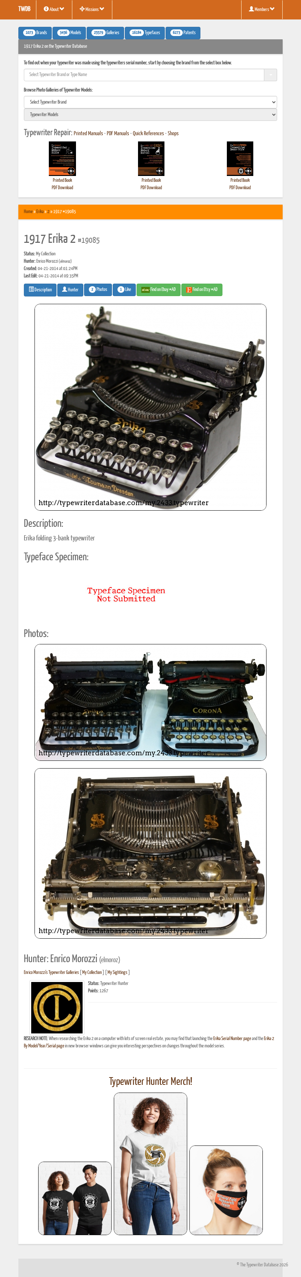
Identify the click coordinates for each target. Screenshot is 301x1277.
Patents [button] (184, 33)
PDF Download (62, 188)
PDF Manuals (118, 133)
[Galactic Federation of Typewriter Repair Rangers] (150, 1164)
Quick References (148, 133)
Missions (92, 9)
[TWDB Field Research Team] (226, 1190)
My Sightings (117, 972)
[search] (150, 102)
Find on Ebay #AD (163, 289)
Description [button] (43, 290)
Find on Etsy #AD (205, 289)
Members (262, 9)
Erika (40, 211)
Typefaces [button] (146, 33)
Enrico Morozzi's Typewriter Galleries (51, 972)
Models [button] (70, 33)
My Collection (92, 972)
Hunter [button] (73, 290)
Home (28, 211)
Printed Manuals (88, 133)
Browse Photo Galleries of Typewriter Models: (58, 90)
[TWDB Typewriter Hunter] (75, 1198)
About (54, 9)
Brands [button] (36, 33)
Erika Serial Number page (232, 1038)
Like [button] (125, 289)
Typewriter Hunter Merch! (150, 1082)
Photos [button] (99, 289)
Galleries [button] (106, 33)
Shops (173, 133)
